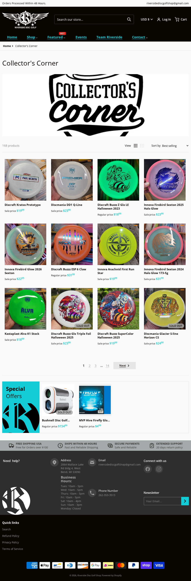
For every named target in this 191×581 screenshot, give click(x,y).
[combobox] (94, 19)
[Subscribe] (185, 501)
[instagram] (159, 469)
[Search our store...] (129, 19)
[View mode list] (142, 146)
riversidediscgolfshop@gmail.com (168, 3)
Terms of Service (12, 549)
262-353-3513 (106, 495)
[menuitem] (12, 37)
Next (122, 365)
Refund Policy (10, 536)
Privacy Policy (10, 542)
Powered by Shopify (112, 575)
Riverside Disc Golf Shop (89, 575)
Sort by (156, 145)
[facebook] (148, 469)
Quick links (10, 523)
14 (107, 366)
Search (6, 529)
